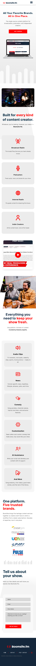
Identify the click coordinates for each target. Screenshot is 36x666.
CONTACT (12, 652)
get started (18, 31)
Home (5, 652)
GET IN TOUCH (13, 626)
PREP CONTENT (23, 652)
